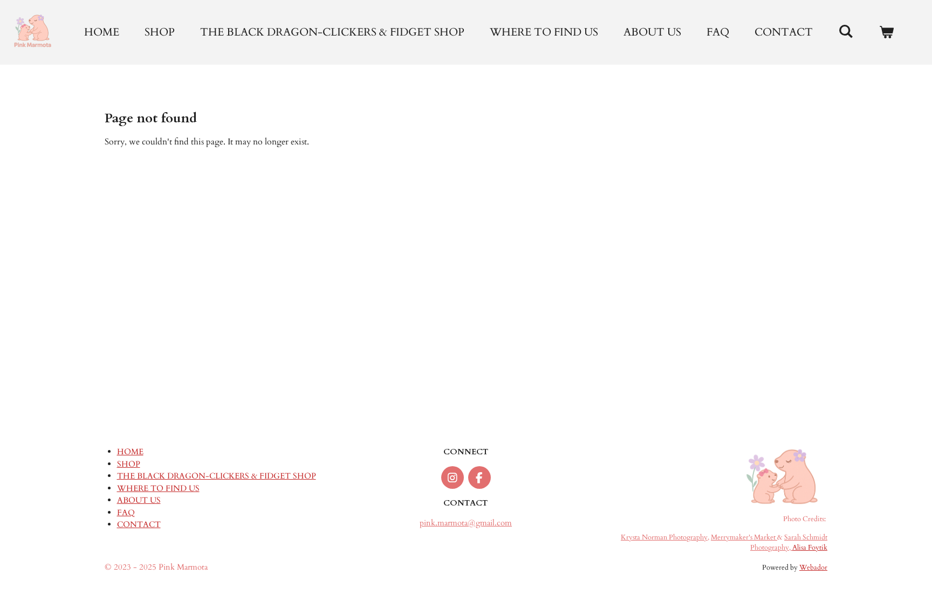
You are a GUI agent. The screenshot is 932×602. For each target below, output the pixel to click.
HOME (130, 451)
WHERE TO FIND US (158, 488)
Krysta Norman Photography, (665, 537)
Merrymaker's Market (744, 537)
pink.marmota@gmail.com (466, 522)
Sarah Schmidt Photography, (788, 542)
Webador (813, 567)
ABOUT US (139, 500)
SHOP (128, 464)
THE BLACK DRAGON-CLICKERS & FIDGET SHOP (216, 475)
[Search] (846, 31)
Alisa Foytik (809, 547)
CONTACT (139, 524)
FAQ (126, 512)
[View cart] (886, 32)
